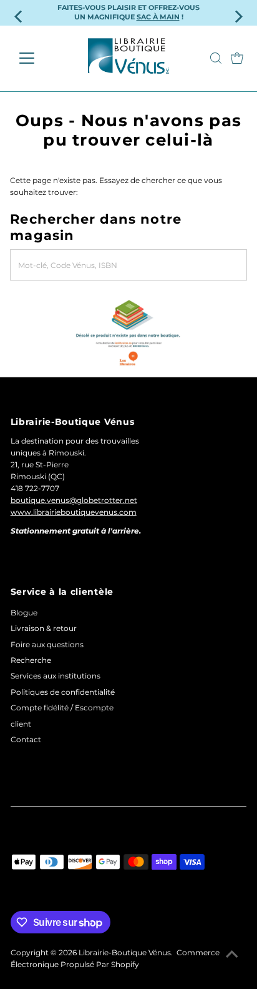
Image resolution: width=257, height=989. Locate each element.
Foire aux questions (47, 644)
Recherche (31, 660)
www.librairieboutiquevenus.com (74, 512)
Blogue (24, 612)
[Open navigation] (38, 58)
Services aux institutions (55, 675)
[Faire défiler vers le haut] (232, 954)
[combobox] (128, 265)
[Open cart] (237, 58)
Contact (26, 739)
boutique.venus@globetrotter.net (74, 500)
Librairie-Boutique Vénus (125, 952)
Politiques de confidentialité (63, 692)
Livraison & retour (44, 628)
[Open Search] (215, 58)
